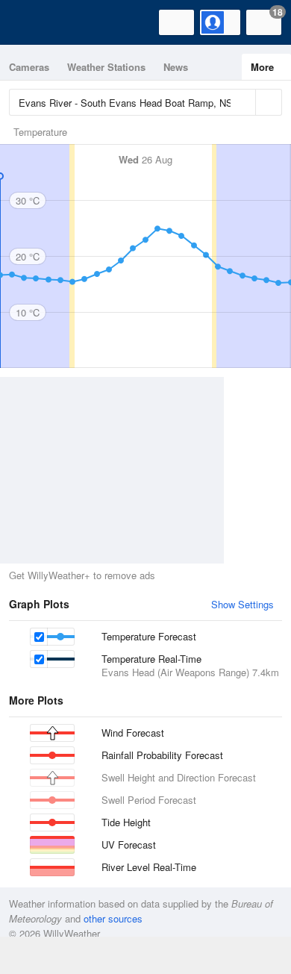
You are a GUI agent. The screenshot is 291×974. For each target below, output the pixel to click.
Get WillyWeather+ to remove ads (82, 575)
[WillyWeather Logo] (33, 22)
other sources (113, 918)
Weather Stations (106, 67)
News (175, 67)
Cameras (29, 67)
